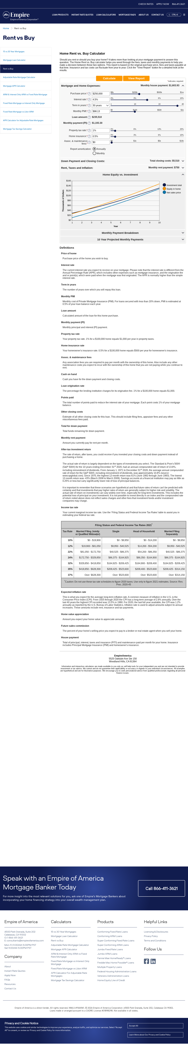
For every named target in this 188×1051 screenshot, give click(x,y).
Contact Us (157, 15)
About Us (143, 15)
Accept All (133, 1025)
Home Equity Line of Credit (111, 980)
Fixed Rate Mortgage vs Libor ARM (18, 111)
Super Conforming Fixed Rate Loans (115, 940)
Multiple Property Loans (109, 967)
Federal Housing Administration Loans (116, 971)
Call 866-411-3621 (162, 888)
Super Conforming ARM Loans (113, 945)
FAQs (7, 979)
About (7, 966)
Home (6, 28)
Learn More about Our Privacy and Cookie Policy (150, 1034)
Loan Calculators (106, 15)
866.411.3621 (178, 4)
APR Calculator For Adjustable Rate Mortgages (69, 974)
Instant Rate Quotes (82, 15)
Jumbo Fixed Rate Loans (110, 949)
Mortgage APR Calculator (14, 86)
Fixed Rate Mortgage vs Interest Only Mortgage (24, 103)
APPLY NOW (162, 4)
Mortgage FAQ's (127, 15)
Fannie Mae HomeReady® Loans (114, 958)
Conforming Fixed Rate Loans (112, 931)
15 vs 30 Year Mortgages (13, 51)
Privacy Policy (151, 936)
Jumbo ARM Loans (107, 953)
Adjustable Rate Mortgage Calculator (19, 77)
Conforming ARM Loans (109, 936)
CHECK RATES (145, 4)
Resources (10, 984)
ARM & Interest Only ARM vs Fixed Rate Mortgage (25, 94)
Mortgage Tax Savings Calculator (17, 129)
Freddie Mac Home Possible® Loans (115, 962)
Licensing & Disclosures (156, 931)
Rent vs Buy (8, 68)
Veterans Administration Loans (113, 975)
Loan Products (60, 15)
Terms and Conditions (155, 940)
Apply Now (10, 975)
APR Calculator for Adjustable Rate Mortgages (23, 120)
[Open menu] (184, 15)
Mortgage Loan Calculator (14, 60)
